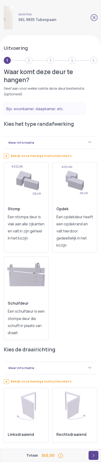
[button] (44, 156)
